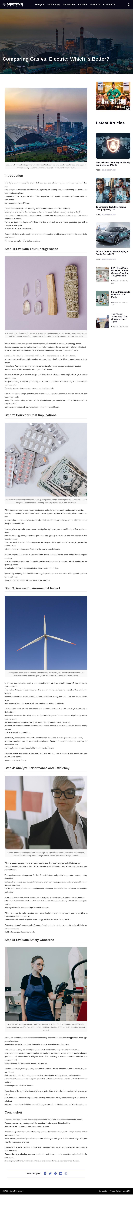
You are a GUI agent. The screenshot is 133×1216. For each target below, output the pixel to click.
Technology (53, 4)
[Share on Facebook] (45, 1173)
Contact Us (109, 4)
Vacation (83, 4)
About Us (95, 4)
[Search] (128, 4)
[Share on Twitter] (50, 1173)
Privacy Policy (115, 1191)
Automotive (69, 4)
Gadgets (40, 4)
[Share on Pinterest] (55, 1173)
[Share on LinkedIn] (60, 1173)
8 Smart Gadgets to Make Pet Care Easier (120, 294)
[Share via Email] (66, 1173)
